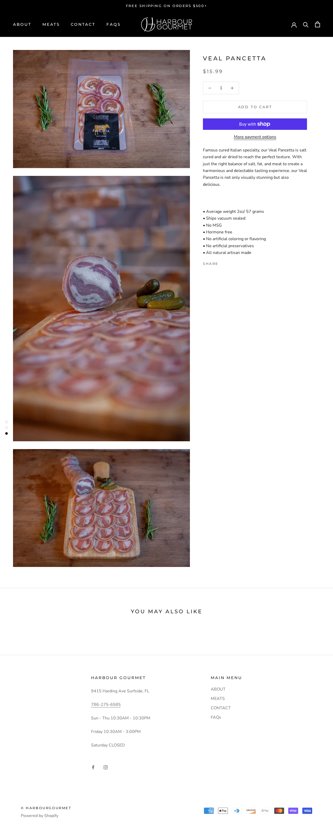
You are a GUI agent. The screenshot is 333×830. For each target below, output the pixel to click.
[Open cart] (317, 24)
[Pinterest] (237, 262)
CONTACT (83, 24)
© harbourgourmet (46, 808)
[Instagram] (106, 767)
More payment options (255, 137)
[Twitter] (230, 262)
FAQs (113, 24)
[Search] (306, 24)
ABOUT (22, 24)
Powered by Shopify (39, 816)
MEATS (51, 24)
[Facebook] (223, 262)
